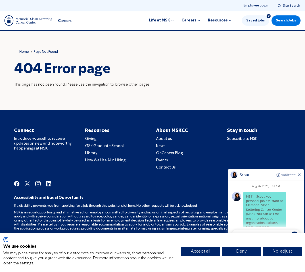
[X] (27, 183)
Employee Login (256, 5)
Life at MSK (159, 20)
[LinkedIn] (48, 183)
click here (128, 205)
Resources (218, 20)
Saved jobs (257, 18)
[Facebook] (16, 183)
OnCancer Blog (169, 153)
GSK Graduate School (104, 146)
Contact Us (166, 167)
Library (91, 153)
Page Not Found (46, 51)
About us (164, 139)
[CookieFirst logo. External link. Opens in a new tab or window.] (5, 239)
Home (24, 51)
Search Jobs (286, 20)
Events (162, 160)
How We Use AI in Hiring (105, 160)
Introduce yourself (30, 139)
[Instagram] (38, 183)
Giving (90, 139)
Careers (189, 20)
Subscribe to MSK (242, 139)
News (160, 146)
